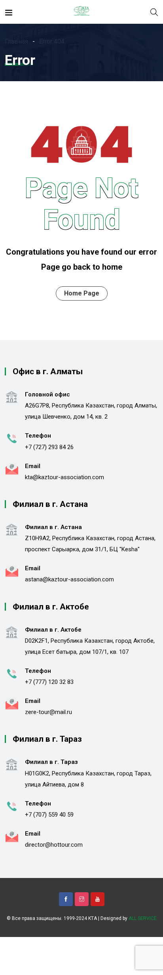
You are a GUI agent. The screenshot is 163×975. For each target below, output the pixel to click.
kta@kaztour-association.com (64, 477)
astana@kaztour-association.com (69, 579)
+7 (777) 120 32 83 (49, 682)
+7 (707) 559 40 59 (49, 814)
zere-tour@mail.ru (48, 712)
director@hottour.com (54, 844)
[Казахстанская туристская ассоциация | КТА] (81, 11)
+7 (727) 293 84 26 (49, 447)
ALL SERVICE (143, 918)
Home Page (81, 293)
